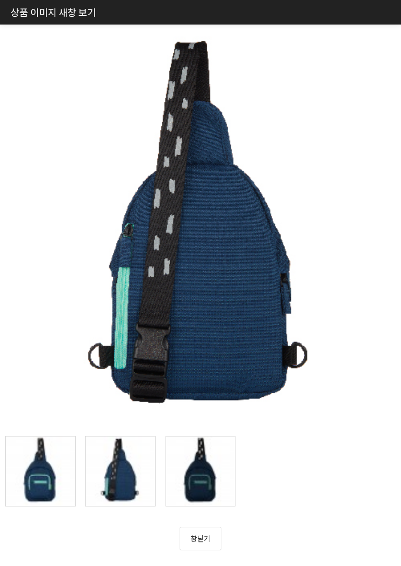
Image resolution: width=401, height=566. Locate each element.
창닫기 (200, 538)
